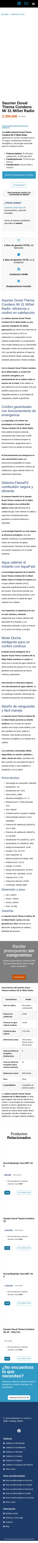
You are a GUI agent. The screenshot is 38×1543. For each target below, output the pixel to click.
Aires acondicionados (14, 1476)
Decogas (5, 14)
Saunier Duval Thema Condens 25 (18, 1220)
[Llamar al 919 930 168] (19, 3)
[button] (33, 4)
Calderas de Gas (17, 14)
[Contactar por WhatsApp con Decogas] (33, 1541)
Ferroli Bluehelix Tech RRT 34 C (18, 1275)
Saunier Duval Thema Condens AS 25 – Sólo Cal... (18, 1330)
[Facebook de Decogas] (19, 1431)
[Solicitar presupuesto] (26, 3)
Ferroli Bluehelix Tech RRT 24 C (18, 1164)
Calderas (7, 1438)
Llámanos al (15, 208)
